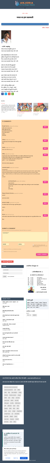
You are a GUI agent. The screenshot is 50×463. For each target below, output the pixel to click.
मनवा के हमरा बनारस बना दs (7, 359)
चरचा (3, 356)
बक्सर (14, 405)
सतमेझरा (5, 303)
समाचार (36, 302)
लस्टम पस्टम (6, 419)
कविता (23, 13)
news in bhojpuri (8, 389)
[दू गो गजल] (9, 108)
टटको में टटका (6, 400)
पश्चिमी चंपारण (17, 403)
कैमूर (9, 392)
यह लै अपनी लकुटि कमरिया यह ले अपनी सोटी (10, 333)
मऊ (12, 413)
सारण (11, 421)
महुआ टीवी (6, 416)
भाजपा (9, 411)
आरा (15, 389)
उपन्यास (33, 305)
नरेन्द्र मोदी (16, 400)
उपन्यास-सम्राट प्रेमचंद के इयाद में (8, 337)
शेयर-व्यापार (33, 304)
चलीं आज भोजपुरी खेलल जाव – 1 (8, 364)
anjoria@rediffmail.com (34, 378)
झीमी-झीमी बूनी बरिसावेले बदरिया (8, 310)
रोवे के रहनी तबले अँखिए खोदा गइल (8, 342)
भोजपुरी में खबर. (7, 413)
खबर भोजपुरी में (14, 392)
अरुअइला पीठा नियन (6, 328)
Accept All (23, 458)
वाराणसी (17, 419)
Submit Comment (42, 254)
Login (4, 276)
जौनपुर (13, 397)
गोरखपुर (19, 395)
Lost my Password (11, 276)
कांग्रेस (5, 392)
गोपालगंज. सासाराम (12, 395)
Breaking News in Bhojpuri (10, 387)
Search (27, 313)
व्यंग (34, 307)
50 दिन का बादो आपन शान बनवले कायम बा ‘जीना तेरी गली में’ (24, 112)
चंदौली (5, 397)
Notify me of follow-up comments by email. (12, 249)
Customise (7, 458)
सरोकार (8, 325)
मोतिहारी (11, 416)
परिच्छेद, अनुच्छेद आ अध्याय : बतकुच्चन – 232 (10, 302)
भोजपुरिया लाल (5, 325)
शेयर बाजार (6, 421)
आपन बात (29, 305)
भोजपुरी (47, 27)
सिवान (15, 421)
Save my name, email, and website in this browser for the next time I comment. (40, 246)
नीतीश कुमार (6, 403)
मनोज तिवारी (17, 413)
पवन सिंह (11, 403)
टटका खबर (17, 397)
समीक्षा (37, 307)
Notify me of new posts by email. (10, 251)
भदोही (5, 411)
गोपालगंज (6, 395)
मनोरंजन (4, 361)
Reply (45, 127)
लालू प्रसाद (12, 419)
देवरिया (12, 400)
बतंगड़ (18, 405)
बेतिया (18, 408)
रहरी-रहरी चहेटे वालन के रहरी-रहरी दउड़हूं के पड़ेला (11, 315)
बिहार (14, 408)
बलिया (10, 408)
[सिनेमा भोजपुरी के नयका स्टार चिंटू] (40, 107)
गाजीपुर (20, 392)
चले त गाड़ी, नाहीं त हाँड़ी (7, 346)
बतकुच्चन (6, 408)
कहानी (3, 352)
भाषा (3, 303)
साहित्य (26, 13)
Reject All (16, 458)
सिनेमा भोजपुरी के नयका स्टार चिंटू (39, 111)
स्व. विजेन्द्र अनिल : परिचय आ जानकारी (9, 324)
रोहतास (15, 416)
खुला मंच (45, 305)
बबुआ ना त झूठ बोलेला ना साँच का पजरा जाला (10, 350)
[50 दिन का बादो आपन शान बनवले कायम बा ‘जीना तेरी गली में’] (24, 107)
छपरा (9, 397)
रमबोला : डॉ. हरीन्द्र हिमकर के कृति (8, 319)
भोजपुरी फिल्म (19, 411)
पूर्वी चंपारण (9, 405)
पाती (5, 405)
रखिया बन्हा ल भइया (6, 306)
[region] (15, 454)
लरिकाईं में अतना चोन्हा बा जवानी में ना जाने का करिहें (11, 355)
